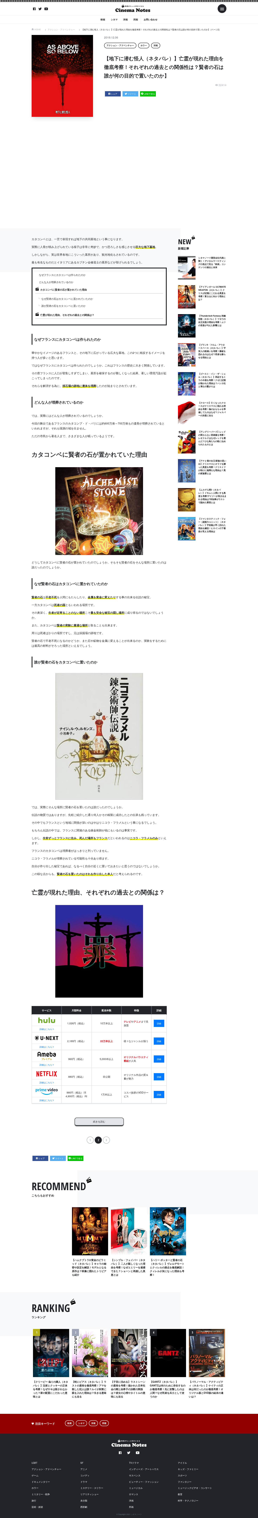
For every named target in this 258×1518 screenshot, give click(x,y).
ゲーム (35, 1475)
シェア (114, 93)
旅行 (34, 1500)
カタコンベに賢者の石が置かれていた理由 (63, 289)
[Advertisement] (132, 172)
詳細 (159, 1023)
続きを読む (99, 1121)
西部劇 (83, 1507)
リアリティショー (89, 1494)
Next (221, 1368)
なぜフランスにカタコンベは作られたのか (62, 275)
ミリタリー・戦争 (41, 1494)
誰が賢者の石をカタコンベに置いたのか (63, 305)
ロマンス (133, 1494)
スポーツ (182, 1475)
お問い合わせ (150, 19)
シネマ (114, 19)
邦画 (135, 19)
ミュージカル (136, 1488)
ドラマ (83, 1481)
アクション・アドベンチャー (61, 29)
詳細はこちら (45, 1028)
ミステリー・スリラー (91, 1488)
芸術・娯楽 (37, 1507)
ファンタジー (184, 1481)
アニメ (83, 1469)
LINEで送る (149, 93)
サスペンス (134, 1475)
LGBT (34, 1462)
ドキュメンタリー (41, 1481)
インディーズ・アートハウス (144, 1469)
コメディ (85, 1475)
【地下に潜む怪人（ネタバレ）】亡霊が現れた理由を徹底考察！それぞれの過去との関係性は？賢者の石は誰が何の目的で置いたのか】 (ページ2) (151, 29)
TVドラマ (134, 1462)
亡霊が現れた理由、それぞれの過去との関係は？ (67, 315)
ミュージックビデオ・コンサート (195, 1488)
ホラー (144, 45)
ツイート (132, 93)
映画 (103, 19)
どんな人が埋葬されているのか (56, 282)
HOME (37, 29)
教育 (180, 1494)
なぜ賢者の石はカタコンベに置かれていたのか (67, 298)
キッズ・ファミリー (188, 1469)
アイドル (182, 1462)
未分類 (83, 1500)
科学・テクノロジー (188, 1500)
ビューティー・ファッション (144, 1481)
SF (81, 1462)
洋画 (125, 19)
